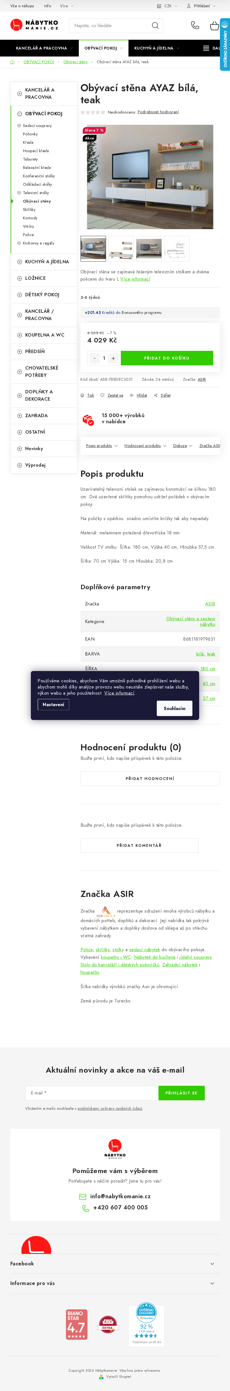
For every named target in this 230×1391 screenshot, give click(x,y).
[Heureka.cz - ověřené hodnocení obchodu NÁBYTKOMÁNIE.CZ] (146, 1324)
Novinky (34, 448)
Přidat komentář (139, 845)
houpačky (90, 972)
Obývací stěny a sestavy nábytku (190, 621)
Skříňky (29, 209)
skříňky (103, 949)
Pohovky (30, 134)
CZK (168, 6)
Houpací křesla (36, 151)
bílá (200, 654)
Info (47, 6)
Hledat (155, 25)
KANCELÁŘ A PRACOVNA (40, 93)
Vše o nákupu (22, 6)
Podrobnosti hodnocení (158, 112)
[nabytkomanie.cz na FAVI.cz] (108, 1324)
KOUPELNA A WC (45, 335)
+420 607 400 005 (196, 26)
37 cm (209, 698)
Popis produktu (99, 445)
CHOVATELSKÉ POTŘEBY (42, 372)
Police (28, 235)
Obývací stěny (37, 201)
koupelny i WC (116, 957)
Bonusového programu (142, 312)
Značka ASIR (210, 445)
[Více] (214, 48)
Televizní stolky (36, 193)
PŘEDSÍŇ (35, 351)
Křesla (28, 142)
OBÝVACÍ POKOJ (44, 114)
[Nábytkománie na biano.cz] (76, 1324)
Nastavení (53, 704)
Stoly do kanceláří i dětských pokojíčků (120, 965)
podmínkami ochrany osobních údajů (110, 1108)
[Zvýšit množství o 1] (113, 358)
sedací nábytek (144, 949)
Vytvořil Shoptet (118, 1376)
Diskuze (180, 445)
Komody (30, 218)
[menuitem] (44, 48)
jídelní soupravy (195, 957)
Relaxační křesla (37, 167)
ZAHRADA (36, 415)
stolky (118, 949)
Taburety (30, 159)
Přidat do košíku (167, 358)
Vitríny (28, 226)
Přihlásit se (181, 1093)
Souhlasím (174, 708)
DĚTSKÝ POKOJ (42, 295)
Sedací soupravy (37, 125)
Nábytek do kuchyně (155, 957)
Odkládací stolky (37, 184)
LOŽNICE (35, 278)
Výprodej (35, 465)
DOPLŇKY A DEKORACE (39, 395)
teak (211, 654)
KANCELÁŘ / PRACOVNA (39, 315)
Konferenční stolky (39, 176)
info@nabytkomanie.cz (120, 1196)
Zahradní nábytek (179, 965)
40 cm (209, 683)
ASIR (202, 379)
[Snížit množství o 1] (95, 358)
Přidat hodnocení (150, 778)
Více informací (119, 693)
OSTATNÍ (35, 432)
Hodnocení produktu (143, 445)
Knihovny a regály (38, 243)
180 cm (208, 669)
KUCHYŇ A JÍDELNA (47, 262)
